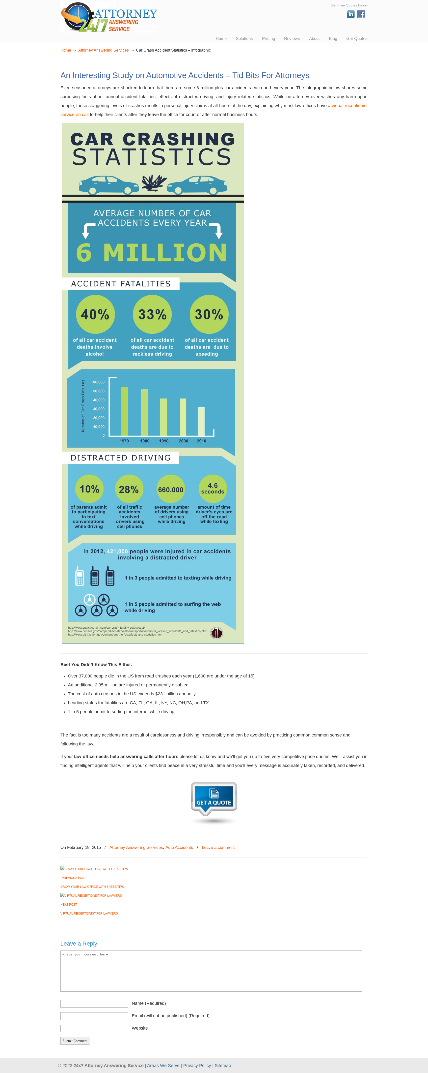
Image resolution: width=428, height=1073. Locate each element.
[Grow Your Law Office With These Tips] (94, 869)
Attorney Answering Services (103, 50)
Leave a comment (218, 847)
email (171, 1015)
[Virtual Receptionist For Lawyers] (91, 895)
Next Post (69, 904)
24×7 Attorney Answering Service (108, 16)
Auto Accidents (179, 847)
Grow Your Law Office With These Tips (92, 887)
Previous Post (73, 878)
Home (65, 50)
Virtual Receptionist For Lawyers (89, 913)
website (140, 1028)
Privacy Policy (197, 1065)
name (149, 1003)
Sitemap (223, 1065)
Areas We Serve (163, 1065)
